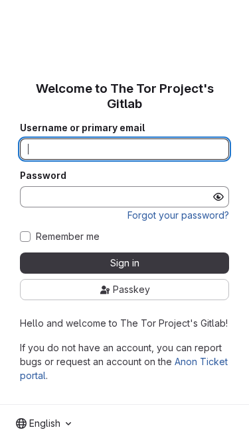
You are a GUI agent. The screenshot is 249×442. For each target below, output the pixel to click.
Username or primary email (82, 128)
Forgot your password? (178, 215)
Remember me (68, 236)
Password (43, 175)
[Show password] (218, 196)
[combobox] (43, 423)
